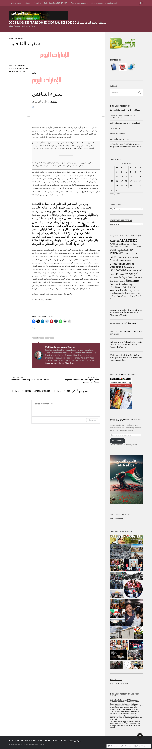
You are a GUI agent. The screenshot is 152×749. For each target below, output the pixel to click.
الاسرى (132, 291)
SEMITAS (137, 277)
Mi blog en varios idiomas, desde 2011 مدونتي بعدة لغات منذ (57, 22)
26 (131, 186)
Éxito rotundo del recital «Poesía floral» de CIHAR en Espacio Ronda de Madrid (126, 344)
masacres (128, 263)
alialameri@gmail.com (42, 300)
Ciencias (119, 247)
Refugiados (125, 277)
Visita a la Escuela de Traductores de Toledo (126, 333)
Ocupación (117, 270)
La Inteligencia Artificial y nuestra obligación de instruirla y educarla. (126, 145)
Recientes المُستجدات (78, 3)
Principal (131, 274)
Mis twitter (116, 679)
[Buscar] (139, 92)
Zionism (124, 290)
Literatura (116, 263)
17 (122, 181)
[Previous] (28, 114)
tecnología (129, 285)
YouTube (115, 290)
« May (112, 193)
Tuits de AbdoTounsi (119, 683)
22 (112, 186)
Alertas (114, 240)
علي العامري (40, 101)
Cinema (131, 247)
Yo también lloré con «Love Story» (125, 110)
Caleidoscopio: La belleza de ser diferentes (122, 116)
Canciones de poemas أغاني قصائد (104, 3)
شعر (47, 337)
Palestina (37, 3)
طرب (125, 296)
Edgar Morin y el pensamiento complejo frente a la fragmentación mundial (126, 717)
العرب (41, 337)
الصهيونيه (119, 293)
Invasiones (117, 260)
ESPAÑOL (117, 253)
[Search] (141, 3)
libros (127, 260)
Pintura (113, 274)
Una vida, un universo (119, 139)
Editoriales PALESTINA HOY (56, 3)
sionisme (121, 281)
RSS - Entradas (116, 519)
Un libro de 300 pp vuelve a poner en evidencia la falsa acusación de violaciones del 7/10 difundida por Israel (125, 724)
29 (112, 190)
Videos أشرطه (16, 3)
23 (117, 186)
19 (131, 181)
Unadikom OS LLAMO (123, 287)
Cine (125, 246)
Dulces (118, 250)
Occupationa (129, 267)
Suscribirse (117, 441)
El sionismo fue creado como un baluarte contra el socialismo (124, 713)
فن (110, 298)
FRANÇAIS (131, 253)
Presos (120, 274)
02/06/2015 (20, 65)
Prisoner (114, 277)
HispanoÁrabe (124, 257)
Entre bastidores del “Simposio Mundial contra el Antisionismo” (125, 701)
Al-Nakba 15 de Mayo (130, 235)
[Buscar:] (126, 92)
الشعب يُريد (127, 293)
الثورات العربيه (135, 293)
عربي (11, 38)
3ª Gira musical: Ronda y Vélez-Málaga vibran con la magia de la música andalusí (126, 357)
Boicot (119, 243)
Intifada (135, 257)
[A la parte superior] (140, 736)
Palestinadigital (133, 270)
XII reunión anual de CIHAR (123, 323)
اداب (15, 38)
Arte (112, 243)
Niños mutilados (117, 134)
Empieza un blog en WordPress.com (26, 744)
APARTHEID (128, 240)
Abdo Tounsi (22, 68)
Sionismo (132, 281)
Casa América (127, 244)
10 (122, 177)
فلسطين (27, 3)
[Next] (103, 114)
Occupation (116, 266)
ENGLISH (127, 249)
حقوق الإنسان (137, 296)
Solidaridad (117, 284)
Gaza (113, 257)
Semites (113, 281)
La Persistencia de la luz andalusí (125, 123)
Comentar (92, 420)
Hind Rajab (115, 128)
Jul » (118, 193)
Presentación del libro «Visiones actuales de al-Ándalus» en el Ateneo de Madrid (126, 312)
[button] (126, 539)
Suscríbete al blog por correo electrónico (125, 420)
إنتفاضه (137, 291)
